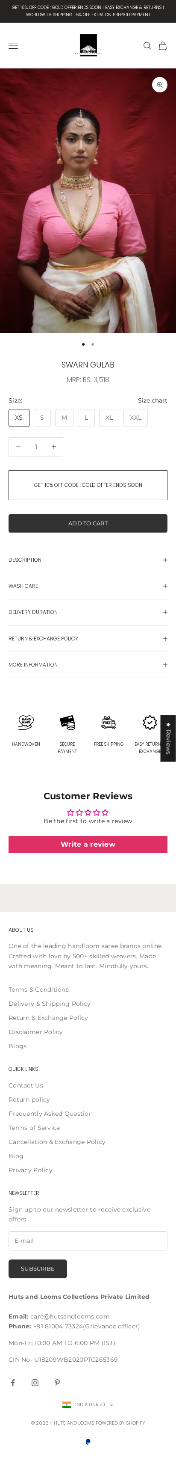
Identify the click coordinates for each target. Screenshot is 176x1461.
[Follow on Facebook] (13, 1382)
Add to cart (88, 523)
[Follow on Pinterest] (57, 1382)
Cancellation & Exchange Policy (57, 1142)
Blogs (17, 1046)
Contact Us (26, 1085)
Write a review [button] (88, 844)
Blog (16, 1156)
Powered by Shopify (120, 1423)
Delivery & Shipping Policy (50, 1004)
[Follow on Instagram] (35, 1382)
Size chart (152, 400)
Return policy (29, 1099)
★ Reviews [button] (169, 738)
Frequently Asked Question (51, 1113)
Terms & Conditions (39, 989)
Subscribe (38, 1268)
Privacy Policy (31, 1170)
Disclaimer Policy (36, 1032)
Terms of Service (34, 1128)
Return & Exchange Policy (48, 1018)
